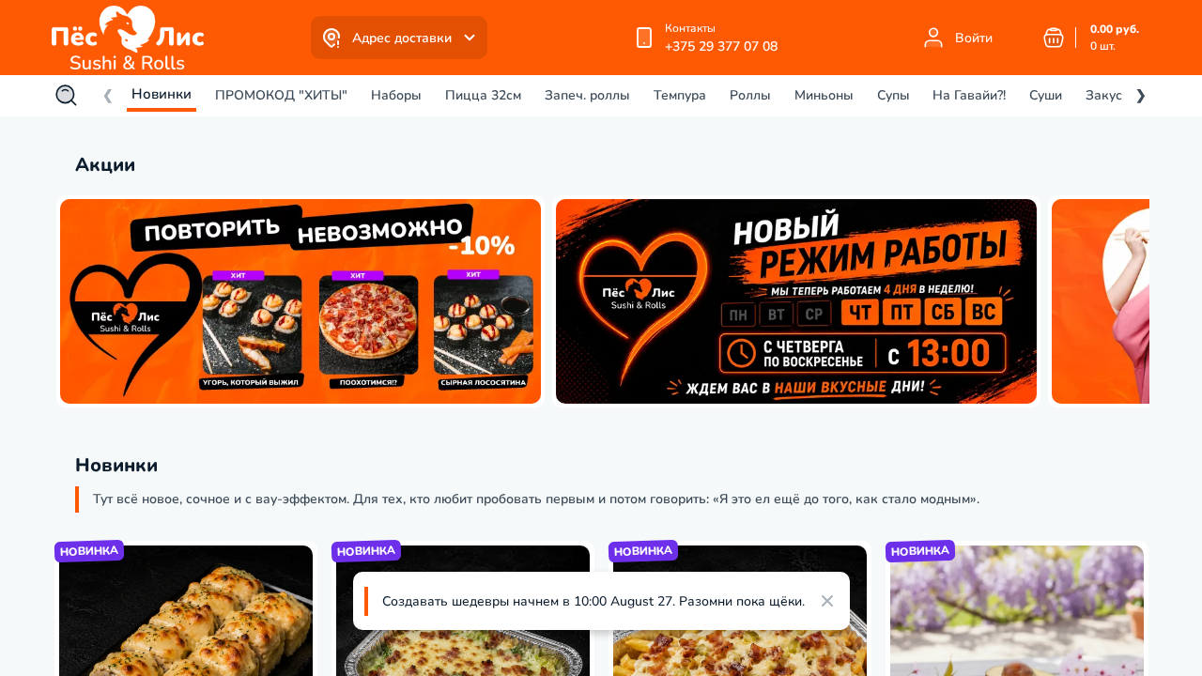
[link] (132, 37)
